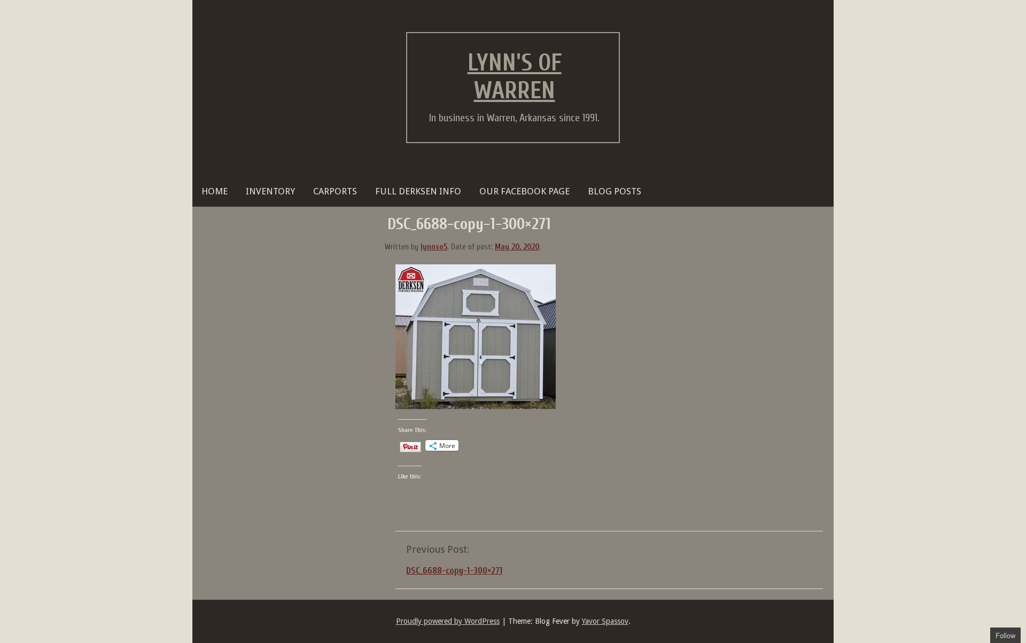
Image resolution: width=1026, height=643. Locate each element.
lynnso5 (434, 247)
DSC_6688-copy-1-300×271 (454, 571)
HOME (214, 191)
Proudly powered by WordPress (448, 621)
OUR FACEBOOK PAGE (524, 191)
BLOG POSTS (614, 191)
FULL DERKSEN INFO (418, 191)
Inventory (270, 191)
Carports (335, 191)
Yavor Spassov (605, 621)
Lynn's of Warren (515, 77)
